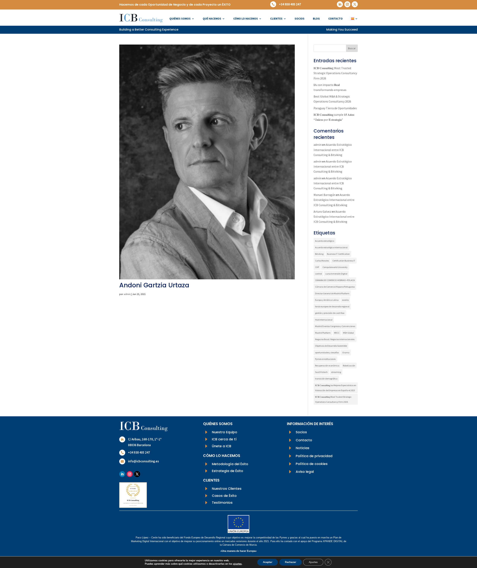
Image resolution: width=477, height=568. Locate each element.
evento (345, 300)
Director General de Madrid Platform (332, 293)
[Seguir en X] (355, 4)
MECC (336, 332)
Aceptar (267, 562)
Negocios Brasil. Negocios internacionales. (335, 339)
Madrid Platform (323, 332)
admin (127, 294)
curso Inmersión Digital (336, 273)
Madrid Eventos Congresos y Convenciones (335, 326)
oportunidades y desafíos (327, 352)
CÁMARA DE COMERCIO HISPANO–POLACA (335, 280)
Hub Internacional (323, 319)
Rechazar (290, 562)
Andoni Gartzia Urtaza (154, 285)
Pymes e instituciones (325, 359)
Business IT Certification (338, 254)
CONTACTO (335, 18)
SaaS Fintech (321, 372)
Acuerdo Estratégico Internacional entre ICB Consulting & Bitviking (333, 150)
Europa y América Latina (327, 300)
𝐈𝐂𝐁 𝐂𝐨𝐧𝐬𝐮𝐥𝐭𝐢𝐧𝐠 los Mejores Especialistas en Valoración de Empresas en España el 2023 (335, 388)
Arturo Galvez (322, 211)
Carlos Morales (322, 260)
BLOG (316, 18)
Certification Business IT (343, 260)
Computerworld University (335, 267)
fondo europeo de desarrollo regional (332, 306)
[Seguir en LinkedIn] (340, 4)
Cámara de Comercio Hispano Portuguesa (335, 286)
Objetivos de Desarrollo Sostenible (331, 345)
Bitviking (319, 254)
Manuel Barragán (324, 195)
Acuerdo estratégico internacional (331, 247)
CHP (317, 267)
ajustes (237, 564)
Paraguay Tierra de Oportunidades (335, 108)
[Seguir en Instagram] (347, 4)
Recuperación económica (327, 365)
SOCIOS (299, 18)
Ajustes (313, 562)
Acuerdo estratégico (324, 240)
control (318, 273)
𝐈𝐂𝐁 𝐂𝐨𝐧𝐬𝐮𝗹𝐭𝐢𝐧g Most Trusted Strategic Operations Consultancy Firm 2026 (335, 73)
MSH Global (348, 332)
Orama (345, 352)
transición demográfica (326, 378)
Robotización (349, 365)
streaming (336, 372)
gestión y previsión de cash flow (330, 313)
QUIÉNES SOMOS (180, 18)
